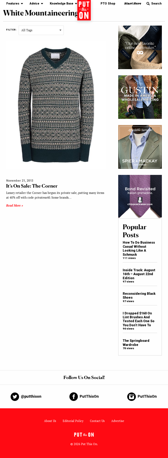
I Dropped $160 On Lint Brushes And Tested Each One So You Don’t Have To (138, 319)
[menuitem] (13, 4)
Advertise (117, 421)
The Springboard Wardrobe (136, 343)
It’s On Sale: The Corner (32, 186)
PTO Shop (108, 3)
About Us (50, 421)
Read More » (14, 205)
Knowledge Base (61, 3)
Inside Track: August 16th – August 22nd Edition (139, 274)
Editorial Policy (73, 421)
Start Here (132, 3)
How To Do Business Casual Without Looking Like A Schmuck (139, 248)
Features (12, 3)
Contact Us (97, 421)
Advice (34, 3)
